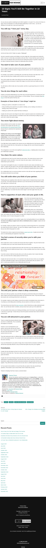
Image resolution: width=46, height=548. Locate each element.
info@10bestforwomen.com (23, 543)
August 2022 (4, 474)
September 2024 (4, 452)
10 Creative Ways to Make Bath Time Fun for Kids (12, 433)
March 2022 (3, 485)
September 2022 (4, 472)
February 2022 (4, 487)
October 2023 (4, 454)
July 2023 (3, 461)
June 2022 (3, 478)
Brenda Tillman (19, 389)
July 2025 (3, 446)
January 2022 (4, 489)
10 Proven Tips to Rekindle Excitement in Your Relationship (14, 440)
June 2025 (3, 448)
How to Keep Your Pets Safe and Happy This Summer (13, 431)
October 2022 (4, 469)
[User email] (2, 396)
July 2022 (3, 476)
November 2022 (4, 467)
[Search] (44, 2)
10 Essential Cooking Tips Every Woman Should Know (13, 438)
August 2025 (4, 443)
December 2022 (4, 465)
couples (11, 402)
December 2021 (4, 491)
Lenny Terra (9, 390)
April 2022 (3, 482)
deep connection (20, 305)
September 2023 (4, 456)
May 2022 (3, 480)
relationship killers (26, 150)
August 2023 (4, 459)
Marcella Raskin (13, 391)
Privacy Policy (23, 505)
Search (2, 420)
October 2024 (4, 450)
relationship (30, 402)
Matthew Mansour (19, 393)
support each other (28, 232)
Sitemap (23, 547)
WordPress (27, 515)
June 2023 (3, 463)
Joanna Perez (5, 15)
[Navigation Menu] (42, 3)
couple (6, 402)
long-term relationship (20, 402)
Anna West (10, 389)
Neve (17, 515)
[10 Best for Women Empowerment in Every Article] (10, 3)
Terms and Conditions (23, 507)
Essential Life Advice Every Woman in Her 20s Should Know (14, 435)
